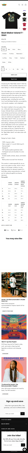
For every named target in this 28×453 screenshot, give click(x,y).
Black (4, 49)
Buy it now (14, 79)
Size (2, 66)
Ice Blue (5, 58)
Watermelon (19, 53)
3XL (22, 69)
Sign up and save (8, 429)
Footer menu (6, 419)
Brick (14, 49)
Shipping (3, 41)
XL (13, 69)
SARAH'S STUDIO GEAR (7, 311)
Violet (16, 58)
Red (9, 49)
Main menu (5, 424)
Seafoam (22, 58)
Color (3, 46)
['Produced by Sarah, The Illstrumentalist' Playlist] (14, 369)
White (9, 62)
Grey (10, 58)
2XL (18, 69)
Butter (4, 62)
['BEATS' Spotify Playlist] (14, 327)
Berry (19, 49)
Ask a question (6, 225)
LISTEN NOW (5, 353)
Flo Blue (11, 53)
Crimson (5, 53)
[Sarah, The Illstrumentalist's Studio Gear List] (14, 284)
